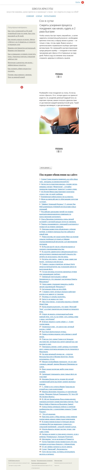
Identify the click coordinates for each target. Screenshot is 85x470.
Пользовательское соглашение (45, 460)
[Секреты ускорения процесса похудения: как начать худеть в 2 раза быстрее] (59, 121)
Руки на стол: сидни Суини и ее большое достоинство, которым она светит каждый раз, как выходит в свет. (58, 341)
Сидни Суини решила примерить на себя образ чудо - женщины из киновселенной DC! (58, 180)
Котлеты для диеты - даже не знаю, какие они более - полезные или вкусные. (58, 260)
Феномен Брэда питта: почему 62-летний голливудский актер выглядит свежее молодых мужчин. (57, 381)
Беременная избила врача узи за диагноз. (57, 196)
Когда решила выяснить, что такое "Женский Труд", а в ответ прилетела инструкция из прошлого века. (59, 309)
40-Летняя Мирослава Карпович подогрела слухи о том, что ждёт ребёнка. (56, 192)
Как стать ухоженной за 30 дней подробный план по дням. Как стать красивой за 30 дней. (21, 33)
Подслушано (50, 15)
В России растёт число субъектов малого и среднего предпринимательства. (57, 247)
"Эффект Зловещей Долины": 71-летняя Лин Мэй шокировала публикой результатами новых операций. (57, 206)
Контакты (33, 460)
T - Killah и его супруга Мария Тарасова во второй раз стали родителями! (57, 387)
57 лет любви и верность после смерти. (57, 446)
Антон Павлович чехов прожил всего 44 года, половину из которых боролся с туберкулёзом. (58, 442)
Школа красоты (42, 8)
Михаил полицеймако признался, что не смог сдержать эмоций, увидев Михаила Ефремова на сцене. (58, 364)
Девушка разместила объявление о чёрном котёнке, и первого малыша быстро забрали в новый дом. (57, 231)
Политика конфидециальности (39, 463)
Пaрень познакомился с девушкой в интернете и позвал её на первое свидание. (58, 225)
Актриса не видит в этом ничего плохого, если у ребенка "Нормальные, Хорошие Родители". (59, 435)
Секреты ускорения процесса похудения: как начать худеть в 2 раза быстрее (57, 28)
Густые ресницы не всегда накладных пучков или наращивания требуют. (58, 272)
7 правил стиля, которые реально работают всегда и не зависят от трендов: (57, 292)
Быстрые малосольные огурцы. (54, 331)
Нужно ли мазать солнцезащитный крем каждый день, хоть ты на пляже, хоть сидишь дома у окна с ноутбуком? (58, 316)
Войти (78, 2)
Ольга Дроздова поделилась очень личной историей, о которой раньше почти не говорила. (57, 220)
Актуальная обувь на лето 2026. (54, 289)
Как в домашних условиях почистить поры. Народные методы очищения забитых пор (22, 56)
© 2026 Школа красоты (14, 460)
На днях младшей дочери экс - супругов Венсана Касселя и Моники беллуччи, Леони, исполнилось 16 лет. (56, 356)
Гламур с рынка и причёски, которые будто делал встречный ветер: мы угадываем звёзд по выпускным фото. (57, 266)
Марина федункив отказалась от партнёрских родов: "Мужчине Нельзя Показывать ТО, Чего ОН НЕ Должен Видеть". (58, 394)
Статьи (39, 15)
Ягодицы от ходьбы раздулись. (54, 296)
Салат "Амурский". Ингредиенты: (55, 449)
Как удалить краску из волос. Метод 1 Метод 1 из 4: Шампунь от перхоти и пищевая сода (21, 42)
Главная (30, 15)
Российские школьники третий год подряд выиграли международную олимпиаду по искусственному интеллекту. (56, 214)
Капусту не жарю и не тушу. (52, 299)
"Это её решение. (49, 414)
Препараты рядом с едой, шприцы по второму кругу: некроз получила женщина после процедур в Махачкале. (59, 349)
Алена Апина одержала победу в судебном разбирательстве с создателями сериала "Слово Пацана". (58, 409)
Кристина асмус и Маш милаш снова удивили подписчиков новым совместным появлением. (58, 417)
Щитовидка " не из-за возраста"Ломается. (58, 439)
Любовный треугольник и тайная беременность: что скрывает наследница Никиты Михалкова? (58, 279)
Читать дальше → (46, 167)
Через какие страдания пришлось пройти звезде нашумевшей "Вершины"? (56, 285)
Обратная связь (58, 460)
